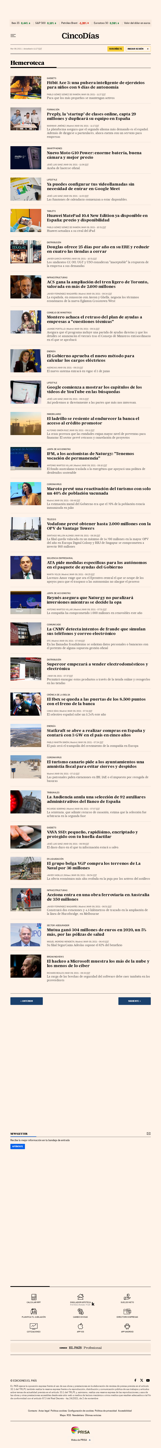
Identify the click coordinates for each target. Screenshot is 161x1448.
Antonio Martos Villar (60, 465)
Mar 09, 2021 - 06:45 (96, 941)
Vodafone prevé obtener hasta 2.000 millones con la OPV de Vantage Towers (99, 526)
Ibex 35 (15, 23)
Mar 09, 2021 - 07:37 (60, 676)
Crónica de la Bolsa (58, 695)
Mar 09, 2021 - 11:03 (76, 196)
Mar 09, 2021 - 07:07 (87, 809)
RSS (69, 1415)
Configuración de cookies (81, 1411)
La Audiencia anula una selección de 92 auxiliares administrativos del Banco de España (96, 799)
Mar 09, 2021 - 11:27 (93, 94)
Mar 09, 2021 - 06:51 (99, 906)
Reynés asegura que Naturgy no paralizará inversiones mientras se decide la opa (90, 600)
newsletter (19, 1133)
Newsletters (78, 1415)
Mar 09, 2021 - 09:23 (70, 367)
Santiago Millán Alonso (60, 535)
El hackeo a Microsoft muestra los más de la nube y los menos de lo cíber (98, 964)
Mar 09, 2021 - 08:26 (87, 535)
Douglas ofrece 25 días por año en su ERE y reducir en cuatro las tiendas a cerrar (98, 249)
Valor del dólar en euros (137, 23)
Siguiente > (134, 1001)
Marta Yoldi (53, 574)
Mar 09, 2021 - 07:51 (94, 609)
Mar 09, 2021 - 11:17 (87, 126)
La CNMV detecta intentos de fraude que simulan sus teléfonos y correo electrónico (96, 631)
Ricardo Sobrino (56, 809)
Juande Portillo (56, 329)
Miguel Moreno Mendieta (60, 941)
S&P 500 (40, 23)
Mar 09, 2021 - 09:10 (94, 465)
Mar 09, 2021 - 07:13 (67, 774)
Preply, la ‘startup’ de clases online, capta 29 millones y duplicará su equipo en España (91, 116)
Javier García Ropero (59, 259)
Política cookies (59, 1411)
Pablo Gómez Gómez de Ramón (63, 94)
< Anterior (26, 1001)
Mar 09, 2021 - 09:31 (87, 329)
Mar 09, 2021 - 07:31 (80, 711)
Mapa (63, 1415)
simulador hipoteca (80, 1302)
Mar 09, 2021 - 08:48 (67, 500)
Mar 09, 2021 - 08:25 (82, 574)
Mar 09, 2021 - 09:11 (82, 430)
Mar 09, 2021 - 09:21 (76, 399)
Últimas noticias (93, 1415)
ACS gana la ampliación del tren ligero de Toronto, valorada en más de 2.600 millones (97, 284)
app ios (80, 1332)
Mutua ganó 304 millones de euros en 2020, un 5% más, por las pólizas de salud (96, 932)
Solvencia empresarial (60, 558)
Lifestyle (52, 180)
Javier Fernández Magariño (62, 294)
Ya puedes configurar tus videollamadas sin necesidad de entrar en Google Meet (90, 187)
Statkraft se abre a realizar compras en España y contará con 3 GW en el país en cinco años (96, 733)
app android (127, 1332)
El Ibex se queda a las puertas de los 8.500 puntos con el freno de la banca (96, 702)
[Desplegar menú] (13, 35)
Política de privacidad (106, 1411)
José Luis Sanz (55, 164)
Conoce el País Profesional (80, 1347)
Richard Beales (55, 973)
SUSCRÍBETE (115, 48)
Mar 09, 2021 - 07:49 (72, 641)
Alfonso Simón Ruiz (58, 430)
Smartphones (54, 148)
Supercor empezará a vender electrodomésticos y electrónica (97, 667)
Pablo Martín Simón (58, 742)
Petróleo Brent (69, 23)
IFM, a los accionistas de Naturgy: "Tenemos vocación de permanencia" (90, 456)
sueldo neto (127, 1302)
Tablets (51, 211)
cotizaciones (33, 1332)
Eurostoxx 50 (101, 23)
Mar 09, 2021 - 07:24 (90, 742)
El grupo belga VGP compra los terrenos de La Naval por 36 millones (94, 866)
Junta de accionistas (59, 449)
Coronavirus (54, 484)
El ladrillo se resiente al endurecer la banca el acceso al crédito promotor (93, 421)
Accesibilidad (125, 1411)
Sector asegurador (58, 925)
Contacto (32, 1411)
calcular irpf (34, 1302)
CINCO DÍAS (52, 711)
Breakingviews (55, 957)
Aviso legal (43, 1411)
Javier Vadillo (55, 875)
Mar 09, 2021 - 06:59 (76, 844)
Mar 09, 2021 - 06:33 (77, 973)
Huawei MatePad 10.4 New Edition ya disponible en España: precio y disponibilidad (97, 218)
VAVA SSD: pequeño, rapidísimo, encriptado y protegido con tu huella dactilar (92, 835)
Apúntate (17, 1146)
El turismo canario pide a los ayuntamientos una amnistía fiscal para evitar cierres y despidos (95, 764)
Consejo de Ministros (59, 313)
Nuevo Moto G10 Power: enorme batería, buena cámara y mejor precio (94, 155)
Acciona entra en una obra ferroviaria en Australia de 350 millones (98, 897)
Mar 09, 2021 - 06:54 (84, 875)
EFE (48, 641)
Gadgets (51, 78)
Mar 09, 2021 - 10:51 (93, 227)
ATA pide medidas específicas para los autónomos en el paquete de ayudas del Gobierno (97, 565)
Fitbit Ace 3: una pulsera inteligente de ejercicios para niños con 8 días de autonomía (96, 85)
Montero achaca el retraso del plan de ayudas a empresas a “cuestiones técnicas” (94, 320)
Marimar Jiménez (56, 126)
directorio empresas (127, 1317)
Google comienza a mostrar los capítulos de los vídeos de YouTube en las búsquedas (94, 390)
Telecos (51, 519)
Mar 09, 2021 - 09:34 (99, 294)
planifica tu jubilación (34, 1317)
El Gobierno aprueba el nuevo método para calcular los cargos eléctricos (90, 358)
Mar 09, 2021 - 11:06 (76, 164)
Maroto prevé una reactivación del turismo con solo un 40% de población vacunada (99, 491)
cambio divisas (80, 1317)
